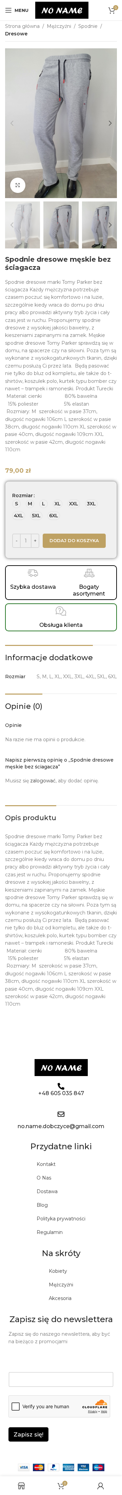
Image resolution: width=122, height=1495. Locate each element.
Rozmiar (22, 495)
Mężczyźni (59, 26)
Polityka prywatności (61, 1219)
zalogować (43, 781)
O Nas (44, 1178)
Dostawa (47, 1191)
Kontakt (46, 1164)
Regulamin (50, 1232)
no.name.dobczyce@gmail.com (61, 1126)
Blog (42, 1205)
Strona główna (22, 26)
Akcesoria (60, 1298)
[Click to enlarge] (17, 185)
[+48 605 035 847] (61, 1086)
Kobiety (58, 1271)
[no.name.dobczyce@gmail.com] (61, 1114)
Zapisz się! (28, 1434)
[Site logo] (61, 10)
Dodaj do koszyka (74, 540)
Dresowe (16, 34)
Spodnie (88, 26)
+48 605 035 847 (61, 1093)
